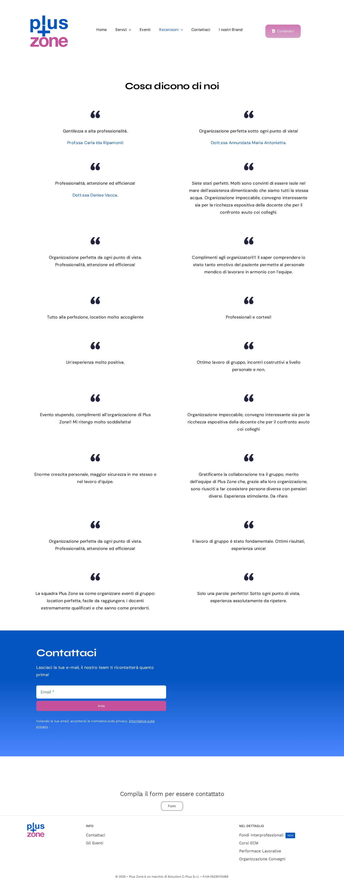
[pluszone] (49, 17)
